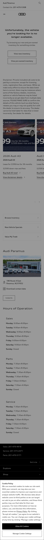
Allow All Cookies (22, 526)
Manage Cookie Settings (22, 534)
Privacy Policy (22, 511)
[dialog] (22, 510)
